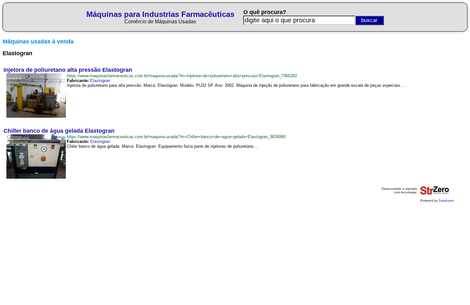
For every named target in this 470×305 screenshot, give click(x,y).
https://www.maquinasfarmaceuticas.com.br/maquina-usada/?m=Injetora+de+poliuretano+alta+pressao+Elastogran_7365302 (182, 75)
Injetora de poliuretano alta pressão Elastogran (68, 70)
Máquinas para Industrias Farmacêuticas (160, 14)
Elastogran (100, 80)
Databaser (446, 200)
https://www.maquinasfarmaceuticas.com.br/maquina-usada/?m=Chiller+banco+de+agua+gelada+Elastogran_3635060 (176, 136)
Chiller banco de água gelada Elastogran (59, 131)
